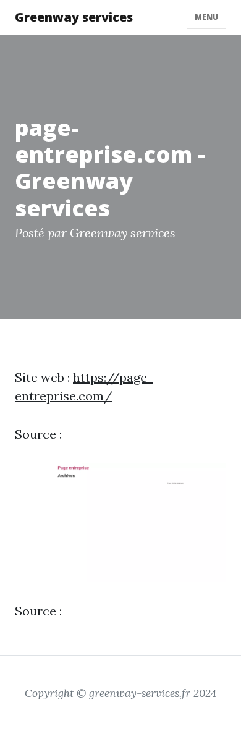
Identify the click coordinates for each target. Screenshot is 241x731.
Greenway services (74, 17)
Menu (206, 17)
